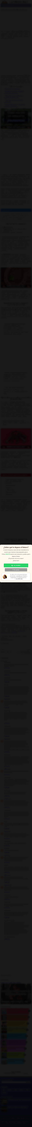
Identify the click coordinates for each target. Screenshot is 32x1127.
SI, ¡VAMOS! (17, 565)
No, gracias (16, 569)
